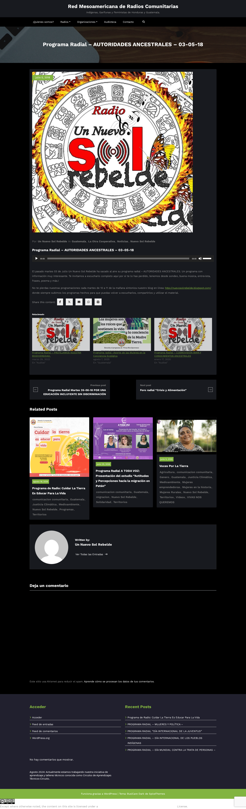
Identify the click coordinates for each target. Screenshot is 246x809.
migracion (102, 497)
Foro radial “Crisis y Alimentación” (163, 390)
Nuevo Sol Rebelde (142, 241)
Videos (180, 497)
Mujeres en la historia (196, 487)
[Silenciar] (200, 258)
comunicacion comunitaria (50, 499)
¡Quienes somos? (43, 21)
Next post (145, 385)
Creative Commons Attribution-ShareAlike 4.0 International (137, 806)
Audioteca (110, 21)
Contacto (128, 21)
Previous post (98, 385)
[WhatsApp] (88, 302)
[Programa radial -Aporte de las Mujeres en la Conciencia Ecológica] (122, 334)
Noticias (122, 241)
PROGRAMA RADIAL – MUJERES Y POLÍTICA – (155, 724)
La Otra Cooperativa (101, 241)
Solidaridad (103, 502)
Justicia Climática (44, 504)
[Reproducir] (36, 258)
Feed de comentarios (45, 731)
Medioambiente (69, 504)
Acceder (37, 717)
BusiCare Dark (135, 793)
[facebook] (60, 302)
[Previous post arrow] (35, 389)
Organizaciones (86, 21)
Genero (164, 477)
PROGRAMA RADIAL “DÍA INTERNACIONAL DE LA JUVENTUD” (165, 731)
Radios (64, 21)
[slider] (207, 258)
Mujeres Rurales (170, 492)
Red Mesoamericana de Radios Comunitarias (123, 6)
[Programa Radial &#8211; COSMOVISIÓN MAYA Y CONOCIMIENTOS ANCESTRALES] (183, 334)
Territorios (39, 514)
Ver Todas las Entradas (89, 554)
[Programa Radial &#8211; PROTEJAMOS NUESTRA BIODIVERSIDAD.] (61, 334)
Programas (66, 509)
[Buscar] (143, 22)
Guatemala (79, 241)
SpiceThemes (157, 793)
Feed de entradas (42, 724)
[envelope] (79, 302)
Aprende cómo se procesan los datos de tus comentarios (119, 681)
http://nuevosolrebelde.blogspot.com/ (188, 287)
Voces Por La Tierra (173, 466)
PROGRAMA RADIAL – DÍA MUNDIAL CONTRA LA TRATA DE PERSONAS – (171, 749)
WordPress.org (41, 738)
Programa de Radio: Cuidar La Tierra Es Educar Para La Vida (164, 717)
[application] (123, 258)
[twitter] (69, 302)
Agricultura (167, 472)
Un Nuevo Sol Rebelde (52, 241)
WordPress (110, 793)
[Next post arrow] (210, 389)
